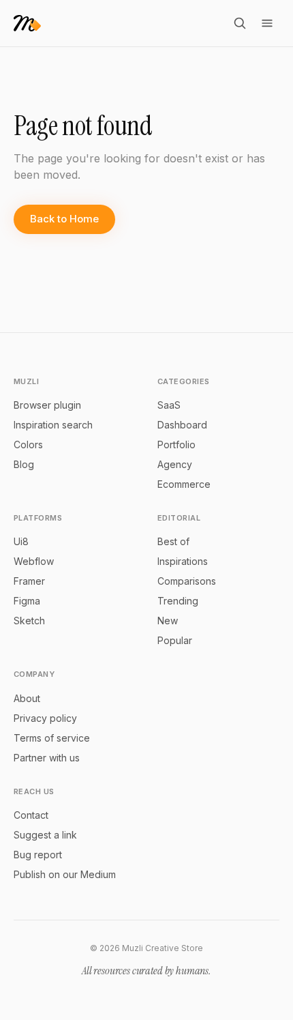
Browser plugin (47, 405)
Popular (174, 640)
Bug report (38, 854)
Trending (177, 601)
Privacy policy (45, 718)
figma (27, 601)
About (27, 698)
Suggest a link (45, 835)
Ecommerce (184, 484)
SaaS (169, 405)
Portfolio (176, 444)
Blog (24, 464)
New (167, 620)
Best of (173, 541)
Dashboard (182, 425)
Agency (174, 464)
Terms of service (52, 738)
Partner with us (47, 757)
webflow (34, 561)
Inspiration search (53, 425)
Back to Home (64, 218)
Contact (31, 815)
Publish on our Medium (65, 874)
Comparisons (186, 581)
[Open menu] (267, 23)
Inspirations (182, 561)
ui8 (21, 541)
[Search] (240, 23)
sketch (29, 620)
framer (29, 581)
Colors (28, 444)
